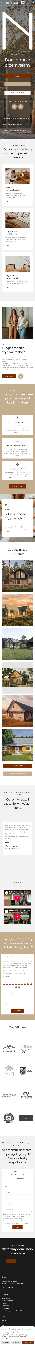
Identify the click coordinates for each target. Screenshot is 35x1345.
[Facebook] (27, 2)
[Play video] (14, 106)
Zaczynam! (17, 1010)
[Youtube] (33, 2)
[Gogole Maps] (12, 1287)
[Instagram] (30, 2)
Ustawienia (16, 1342)
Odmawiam (6, 1342)
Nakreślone (9, 3)
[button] (23, 2)
